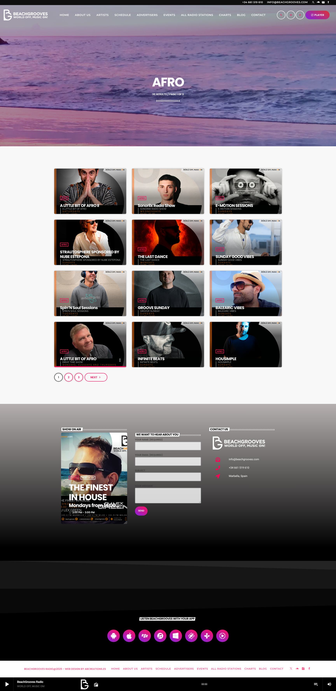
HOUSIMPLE (226, 359)
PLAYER (317, 15)
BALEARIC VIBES (230, 307)
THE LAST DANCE (153, 256)
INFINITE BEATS (151, 359)
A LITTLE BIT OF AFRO (78, 359)
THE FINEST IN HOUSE (91, 492)
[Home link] (26, 15)
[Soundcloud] (318, 2)
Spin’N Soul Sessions (79, 307)
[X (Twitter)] (313, 2)
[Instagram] (323, 2)
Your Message (144, 486)
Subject (140, 470)
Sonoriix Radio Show (156, 205)
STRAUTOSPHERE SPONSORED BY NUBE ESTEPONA (89, 254)
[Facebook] (328, 2)
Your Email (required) (149, 455)
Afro (64, 198)
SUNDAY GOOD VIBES (235, 256)
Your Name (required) (149, 439)
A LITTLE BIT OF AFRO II (79, 205)
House (73, 477)
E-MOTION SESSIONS (234, 205)
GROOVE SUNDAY (154, 307)
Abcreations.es (95, 669)
